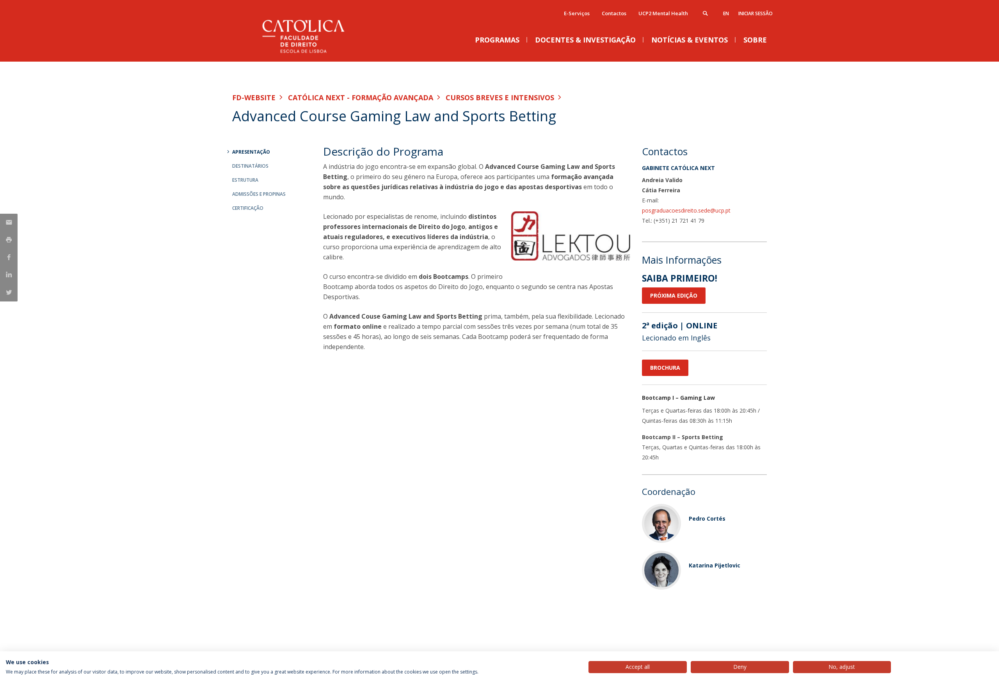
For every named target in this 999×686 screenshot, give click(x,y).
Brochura (665, 367)
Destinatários (250, 166)
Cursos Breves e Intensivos (500, 97)
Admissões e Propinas (259, 194)
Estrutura (245, 180)
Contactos (614, 13)
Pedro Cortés (707, 518)
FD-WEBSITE (254, 97)
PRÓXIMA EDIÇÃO (673, 295)
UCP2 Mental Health (663, 13)
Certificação (247, 208)
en (726, 13)
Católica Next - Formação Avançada (360, 97)
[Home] (310, 53)
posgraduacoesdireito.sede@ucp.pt (686, 210)
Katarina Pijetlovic (714, 565)
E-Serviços (577, 13)
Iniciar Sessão (755, 13)
